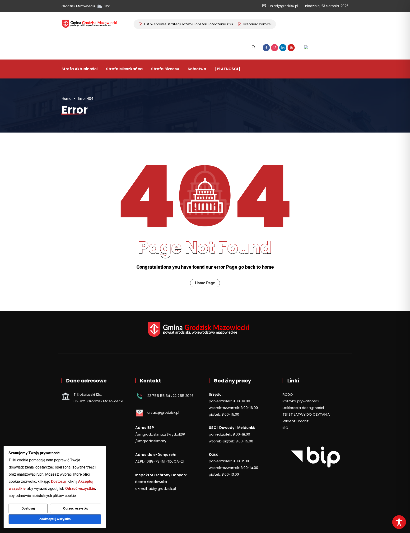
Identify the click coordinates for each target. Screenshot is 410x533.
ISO (285, 427)
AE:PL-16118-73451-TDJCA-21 (159, 461)
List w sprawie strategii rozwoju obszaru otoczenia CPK (183, 24)
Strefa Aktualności (79, 69)
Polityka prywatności (301, 401)
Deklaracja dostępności (303, 407)
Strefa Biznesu (165, 69)
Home (66, 98)
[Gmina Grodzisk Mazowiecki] (93, 24)
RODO (288, 394)
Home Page (205, 283)
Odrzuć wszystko (75, 508)
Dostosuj (28, 508)
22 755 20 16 (183, 395)
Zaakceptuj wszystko (55, 519)
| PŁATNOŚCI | (227, 69)
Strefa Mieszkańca (124, 69)
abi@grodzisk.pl (162, 488)
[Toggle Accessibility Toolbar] (399, 522)
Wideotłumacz (296, 420)
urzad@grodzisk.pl (283, 6)
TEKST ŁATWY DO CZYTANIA (306, 414)
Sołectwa (197, 69)
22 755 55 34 (158, 395)
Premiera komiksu (252, 24)
